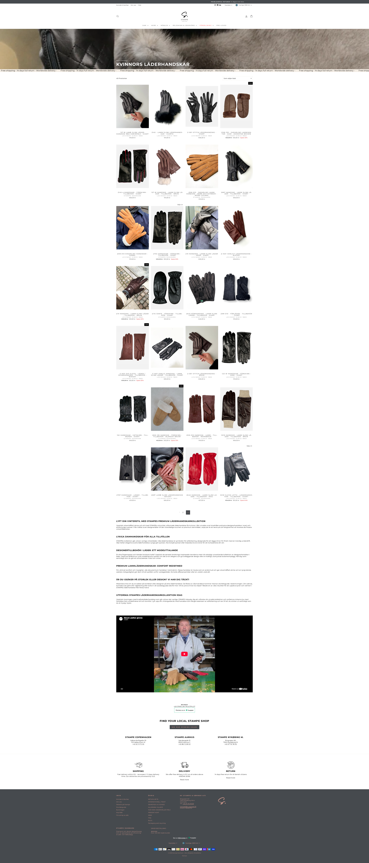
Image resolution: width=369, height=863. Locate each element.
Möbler (164, 25)
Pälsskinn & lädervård (184, 25)
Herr (153, 25)
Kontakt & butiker (122, 5)
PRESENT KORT (153, 812)
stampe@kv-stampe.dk (188, 806)
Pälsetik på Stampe (123, 804)
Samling (124, 60)
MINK (150, 815)
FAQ (139, 5)
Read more (184, 780)
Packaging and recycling (157, 823)
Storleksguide (121, 807)
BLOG (150, 820)
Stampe (184, 855)
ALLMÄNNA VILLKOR (155, 807)
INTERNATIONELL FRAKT (157, 802)
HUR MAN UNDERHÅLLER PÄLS (159, 810)
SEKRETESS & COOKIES (156, 804)
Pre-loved (221, 25)
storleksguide (162, 586)
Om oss (133, 5)
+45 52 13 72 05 (138, 744)
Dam (145, 25)
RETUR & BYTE (153, 799)
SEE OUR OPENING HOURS (184, 727)
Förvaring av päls (122, 815)
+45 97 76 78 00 (230, 744)
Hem (118, 60)
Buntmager (120, 810)
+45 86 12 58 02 (184, 744)
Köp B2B (119, 812)
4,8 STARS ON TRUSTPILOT (184, 706)
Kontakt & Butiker (122, 799)
